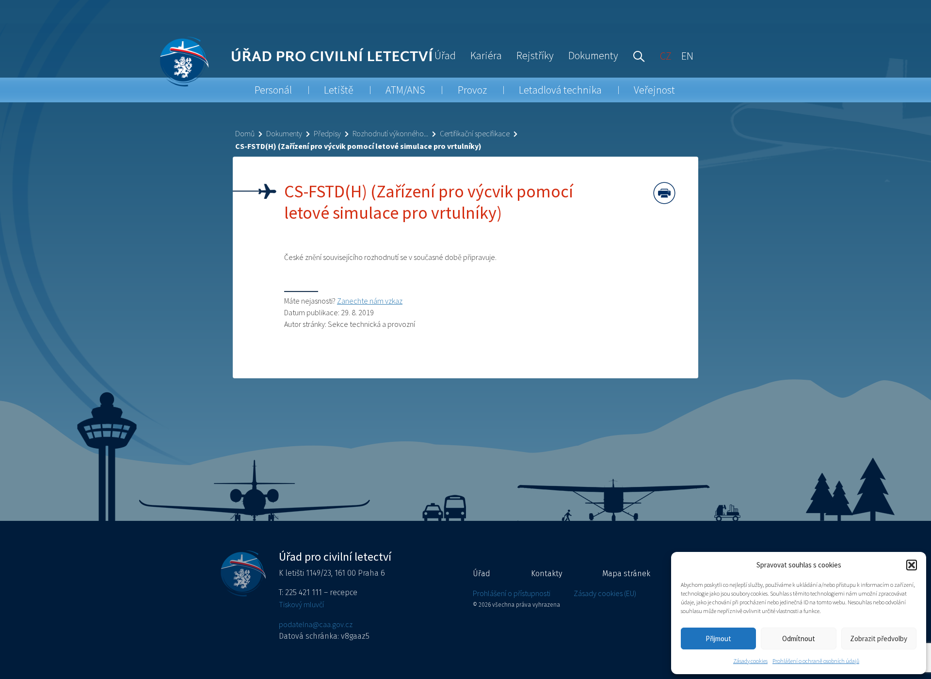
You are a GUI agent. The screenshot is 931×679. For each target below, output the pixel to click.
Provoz (472, 90)
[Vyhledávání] (637, 55)
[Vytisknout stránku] (664, 193)
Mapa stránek (626, 573)
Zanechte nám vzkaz (369, 301)
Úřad (445, 55)
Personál (273, 90)
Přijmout (718, 638)
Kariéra (486, 55)
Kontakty (546, 573)
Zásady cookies (750, 660)
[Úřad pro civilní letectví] (184, 61)
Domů (245, 133)
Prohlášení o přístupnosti (511, 593)
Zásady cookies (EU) (605, 593)
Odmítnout (798, 638)
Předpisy (327, 133)
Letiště (338, 90)
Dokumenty (593, 55)
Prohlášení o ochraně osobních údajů (815, 660)
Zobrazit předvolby (878, 638)
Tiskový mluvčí (301, 604)
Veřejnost (654, 90)
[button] (911, 565)
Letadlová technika (560, 90)
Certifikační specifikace (475, 133)
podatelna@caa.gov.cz (316, 624)
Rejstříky (535, 55)
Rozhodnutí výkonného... (390, 133)
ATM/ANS (405, 90)
